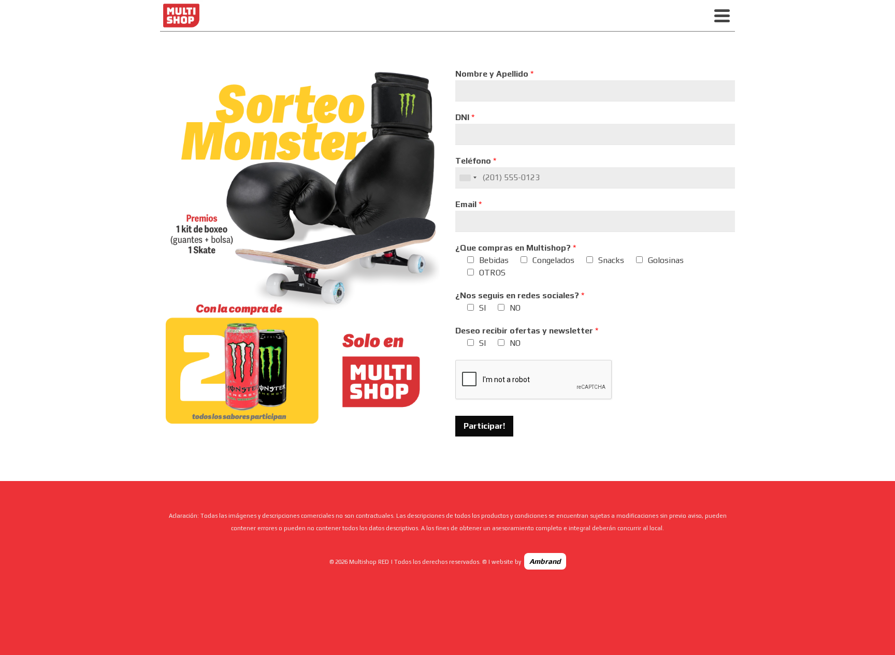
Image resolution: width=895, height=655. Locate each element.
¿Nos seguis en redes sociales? (519, 295)
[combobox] (468, 177)
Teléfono (475, 161)
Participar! (484, 426)
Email (468, 204)
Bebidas (494, 260)
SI (482, 308)
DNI (464, 117)
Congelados (553, 260)
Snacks (611, 260)
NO (515, 308)
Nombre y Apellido (494, 74)
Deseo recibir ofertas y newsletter (526, 331)
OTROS (492, 273)
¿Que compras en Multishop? (515, 248)
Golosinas (666, 260)
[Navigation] (722, 15)
